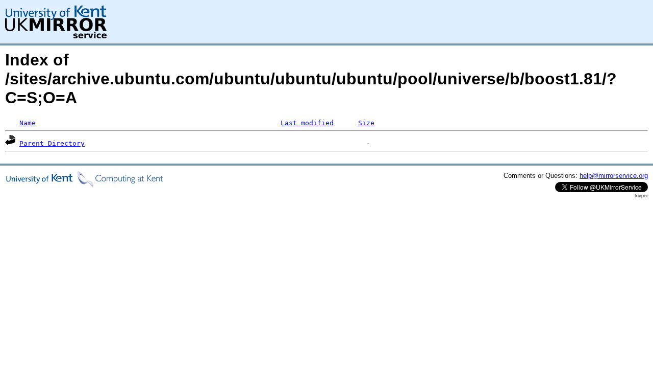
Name (27, 123)
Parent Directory (52, 143)
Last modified (307, 123)
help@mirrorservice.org (614, 175)
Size (366, 123)
